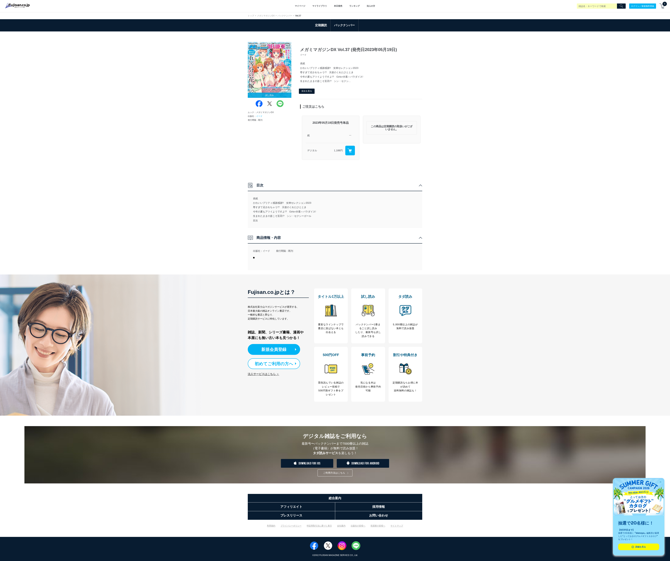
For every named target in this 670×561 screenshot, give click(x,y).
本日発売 (338, 6)
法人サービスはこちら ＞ (263, 373)
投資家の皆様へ (378, 525)
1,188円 (338, 150)
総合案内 (335, 498)
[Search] (621, 6)
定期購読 (321, 25)
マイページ (300, 6)
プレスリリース (291, 515)
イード (259, 116)
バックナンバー (285, 16)
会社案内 (341, 525)
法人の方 (371, 6)
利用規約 (271, 525)
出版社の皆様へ (358, 525)
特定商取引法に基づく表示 (319, 525)
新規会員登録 (273, 349)
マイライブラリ (319, 6)
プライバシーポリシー (291, 525)
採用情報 (378, 506)
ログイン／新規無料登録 (642, 6)
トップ (251, 16)
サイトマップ (396, 525)
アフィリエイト (291, 506)
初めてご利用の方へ (274, 363)
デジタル (312, 150)
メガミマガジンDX (266, 16)
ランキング (354, 6)
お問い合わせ (378, 515)
